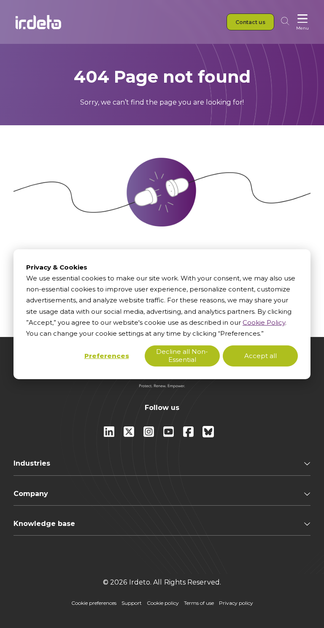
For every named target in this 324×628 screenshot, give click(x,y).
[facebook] (189, 435)
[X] (129, 435)
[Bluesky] (208, 435)
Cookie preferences (93, 603)
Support (132, 603)
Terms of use (199, 603)
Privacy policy (236, 603)
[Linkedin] (109, 435)
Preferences (106, 356)
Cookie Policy (264, 322)
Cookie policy (163, 603)
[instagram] (149, 435)
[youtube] (169, 435)
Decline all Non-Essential (182, 356)
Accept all (260, 356)
